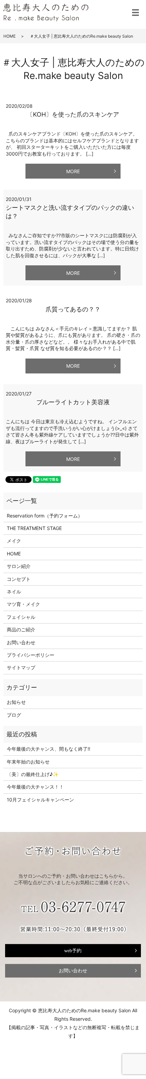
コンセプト (19, 579)
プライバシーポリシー (30, 655)
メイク (14, 541)
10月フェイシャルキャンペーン (40, 799)
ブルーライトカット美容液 (73, 402)
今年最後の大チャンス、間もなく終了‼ (48, 749)
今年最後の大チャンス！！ (35, 787)
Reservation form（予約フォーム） (45, 515)
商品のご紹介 (21, 629)
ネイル (14, 591)
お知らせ (16, 702)
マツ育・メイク (23, 604)
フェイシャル (21, 617)
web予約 (72, 950)
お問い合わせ (21, 642)
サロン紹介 (19, 566)
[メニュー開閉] (135, 12)
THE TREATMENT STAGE (34, 528)
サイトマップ (21, 667)
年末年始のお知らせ (28, 762)
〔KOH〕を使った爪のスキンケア (73, 114)
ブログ (14, 715)
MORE (73, 171)
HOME (9, 36)
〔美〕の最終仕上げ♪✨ (32, 774)
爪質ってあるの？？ (73, 309)
